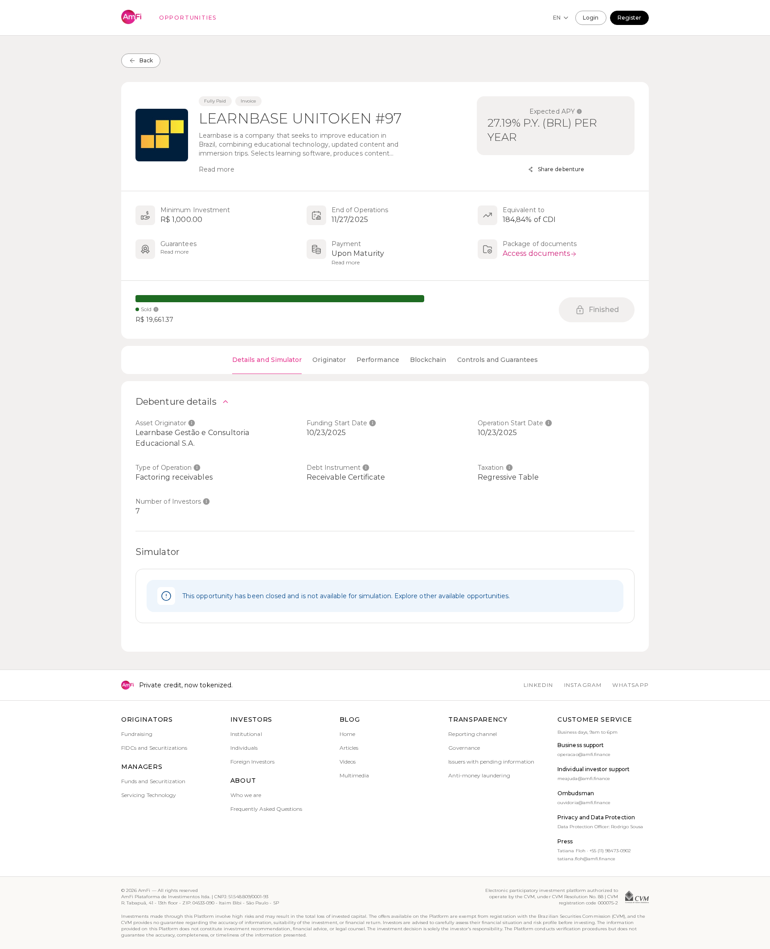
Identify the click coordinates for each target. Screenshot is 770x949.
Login (590, 17)
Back (146, 60)
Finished (604, 309)
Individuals (244, 747)
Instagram (583, 685)
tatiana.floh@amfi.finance (586, 859)
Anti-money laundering (479, 775)
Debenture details (176, 401)
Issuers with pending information (491, 761)
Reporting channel (472, 734)
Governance (464, 747)
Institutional (246, 734)
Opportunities (188, 17)
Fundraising (136, 734)
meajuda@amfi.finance (583, 778)
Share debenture (561, 169)
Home (347, 734)
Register (629, 17)
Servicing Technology (148, 795)
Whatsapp (630, 685)
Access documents (536, 253)
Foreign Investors (252, 761)
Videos (348, 761)
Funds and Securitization (153, 781)
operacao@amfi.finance (583, 754)
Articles (349, 747)
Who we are (246, 795)
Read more (216, 169)
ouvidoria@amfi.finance (583, 802)
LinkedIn (538, 685)
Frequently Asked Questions (266, 808)
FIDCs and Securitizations (154, 747)
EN (557, 17)
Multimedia (354, 775)
